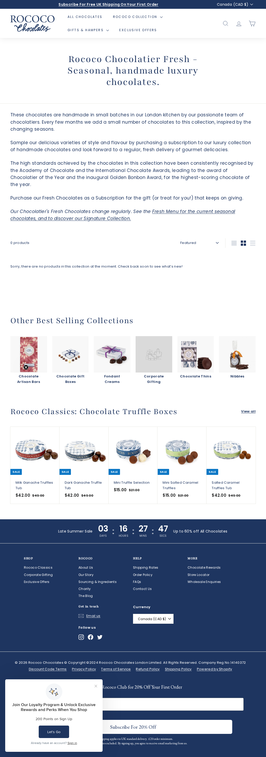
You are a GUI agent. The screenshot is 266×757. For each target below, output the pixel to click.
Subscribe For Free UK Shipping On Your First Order (108, 4)
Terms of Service (116, 669)
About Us (85, 567)
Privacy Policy (84, 669)
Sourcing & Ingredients (97, 582)
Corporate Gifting (38, 575)
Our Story (86, 575)
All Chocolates (85, 17)
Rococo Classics (38, 567)
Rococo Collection (136, 17)
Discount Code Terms (48, 669)
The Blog (85, 596)
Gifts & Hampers (86, 30)
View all (248, 411)
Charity (84, 589)
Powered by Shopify (214, 669)
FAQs (137, 582)
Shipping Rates (145, 567)
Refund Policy (147, 669)
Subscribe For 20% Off (133, 726)
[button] (14, 378)
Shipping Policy (178, 669)
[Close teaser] (26, 367)
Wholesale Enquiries (204, 582)
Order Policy (142, 575)
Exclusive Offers (138, 30)
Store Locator (198, 575)
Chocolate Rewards (204, 567)
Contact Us (142, 589)
